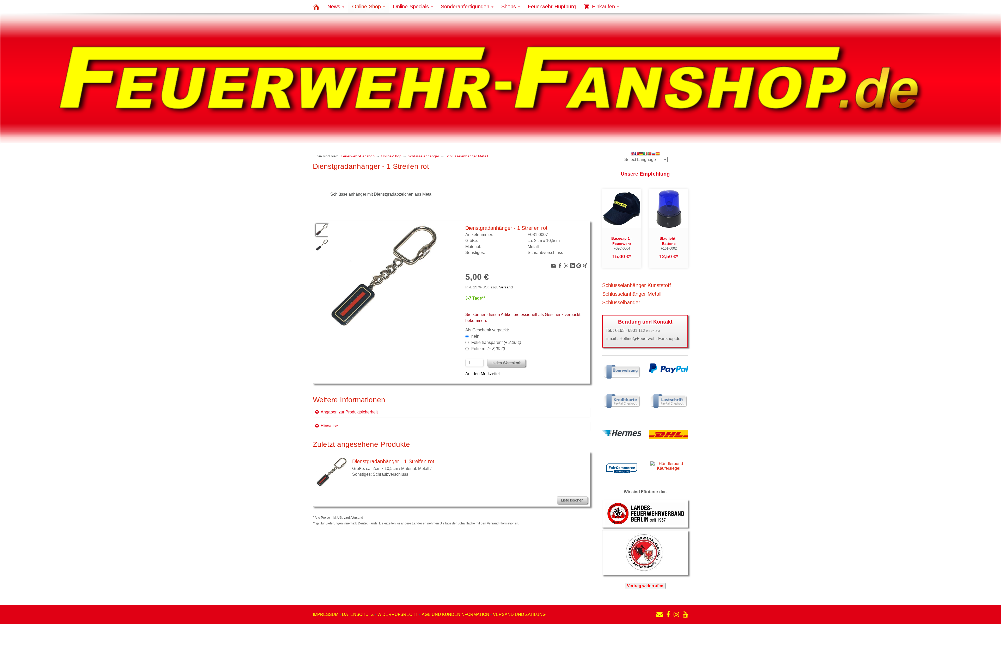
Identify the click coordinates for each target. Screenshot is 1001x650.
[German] (641, 154)
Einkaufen (603, 6)
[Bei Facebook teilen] (560, 266)
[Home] (316, 6)
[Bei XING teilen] (585, 266)
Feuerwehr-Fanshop (358, 156)
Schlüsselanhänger (423, 156)
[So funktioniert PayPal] (668, 368)
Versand (506, 287)
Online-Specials (411, 6)
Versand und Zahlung (519, 614)
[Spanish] (658, 154)
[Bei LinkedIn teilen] (572, 266)
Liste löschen (572, 500)
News (334, 6)
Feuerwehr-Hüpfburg (552, 6)
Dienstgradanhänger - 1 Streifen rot (393, 461)
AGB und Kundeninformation (455, 614)
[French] (637, 154)
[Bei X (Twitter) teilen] (566, 266)
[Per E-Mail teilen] (553, 266)
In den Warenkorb (506, 363)
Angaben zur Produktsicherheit (349, 412)
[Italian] (645, 154)
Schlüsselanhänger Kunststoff (636, 285)
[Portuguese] (649, 154)
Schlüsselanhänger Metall (466, 156)
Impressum (325, 614)
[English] (633, 154)
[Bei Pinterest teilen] (578, 266)
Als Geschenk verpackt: (487, 330)
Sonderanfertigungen (466, 6)
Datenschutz (358, 614)
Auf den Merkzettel (482, 374)
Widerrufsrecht (397, 614)
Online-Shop (367, 6)
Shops (509, 6)
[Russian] (653, 154)
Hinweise (329, 426)
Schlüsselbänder (621, 302)
